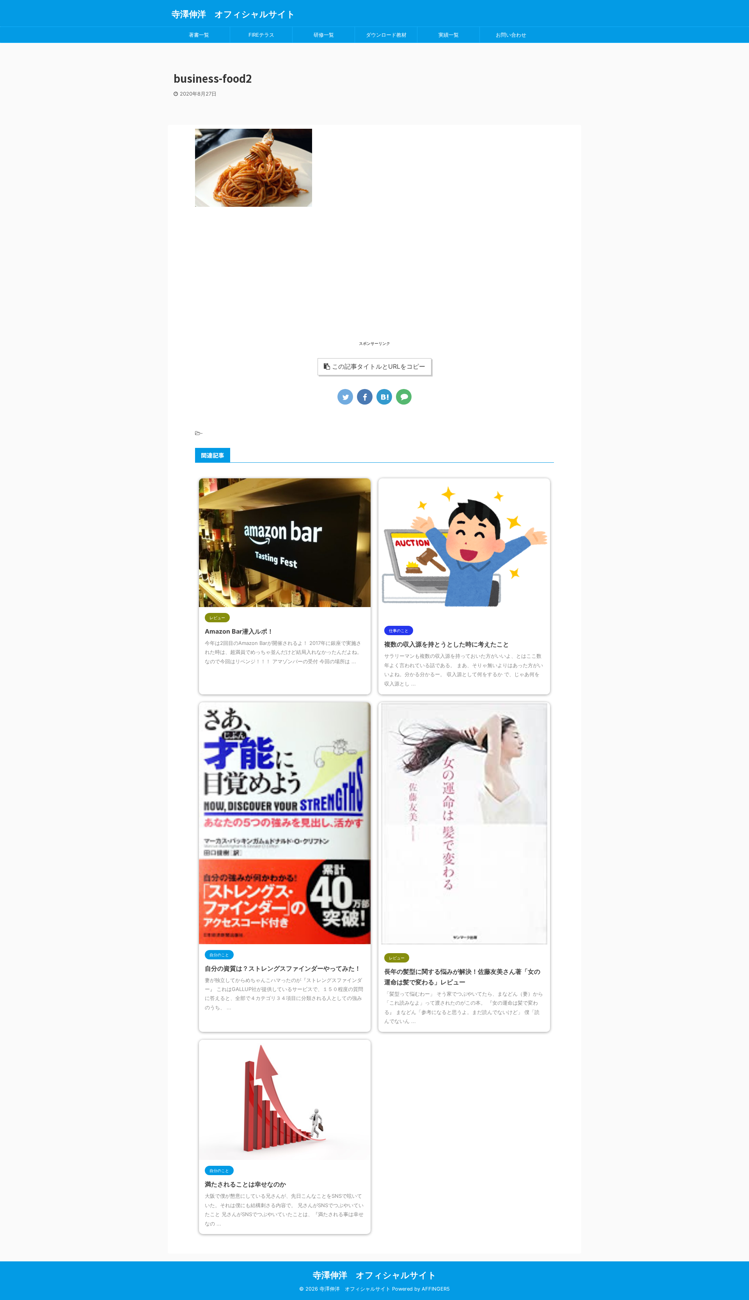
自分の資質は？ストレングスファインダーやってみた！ (283, 968)
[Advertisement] (374, 284)
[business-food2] (384, 397)
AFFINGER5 (436, 1289)
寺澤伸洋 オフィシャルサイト (233, 14)
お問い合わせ (511, 35)
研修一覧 (324, 35)
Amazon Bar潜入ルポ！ (239, 631)
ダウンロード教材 (386, 35)
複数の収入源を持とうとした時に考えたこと (446, 644)
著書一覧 (199, 35)
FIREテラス (261, 35)
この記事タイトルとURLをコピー (378, 366)
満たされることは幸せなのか (245, 1184)
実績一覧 (448, 35)
